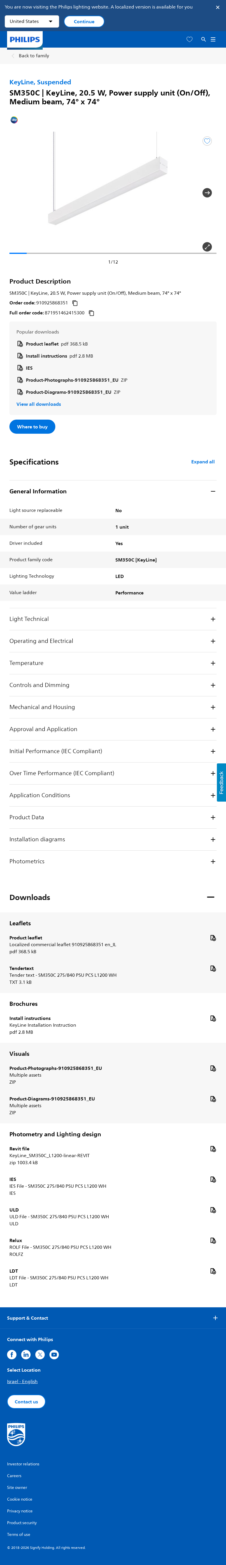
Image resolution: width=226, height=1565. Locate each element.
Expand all (203, 461)
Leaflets (20, 923)
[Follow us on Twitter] (40, 1354)
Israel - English (22, 1381)
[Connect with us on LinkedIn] (26, 1354)
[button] (19, 192)
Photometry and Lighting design (55, 1134)
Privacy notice (20, 1511)
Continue (84, 21)
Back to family (34, 55)
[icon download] (213, 937)
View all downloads (38, 404)
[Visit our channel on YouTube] (54, 1354)
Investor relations (23, 1464)
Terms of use (18, 1534)
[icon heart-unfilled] (189, 39)
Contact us (26, 1402)
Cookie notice (19, 1499)
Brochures (23, 1004)
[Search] (203, 39)
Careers (14, 1475)
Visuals (19, 1054)
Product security (22, 1522)
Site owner (17, 1487)
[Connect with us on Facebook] (11, 1354)
